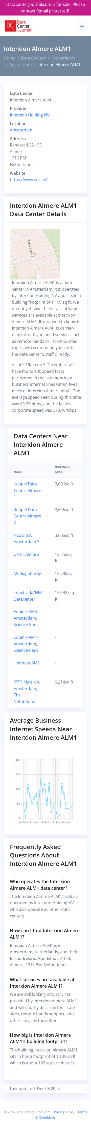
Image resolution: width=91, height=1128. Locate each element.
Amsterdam (20, 64)
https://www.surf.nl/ (29, 179)
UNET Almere (26, 554)
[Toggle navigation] (81, 25)
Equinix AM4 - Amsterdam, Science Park (26, 643)
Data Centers (33, 58)
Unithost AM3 (27, 663)
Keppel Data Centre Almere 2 (27, 516)
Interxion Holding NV (30, 115)
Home (9, 58)
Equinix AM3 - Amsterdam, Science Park (26, 618)
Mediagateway (27, 573)
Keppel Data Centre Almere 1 (27, 490)
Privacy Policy (64, 1112)
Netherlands (63, 58)
